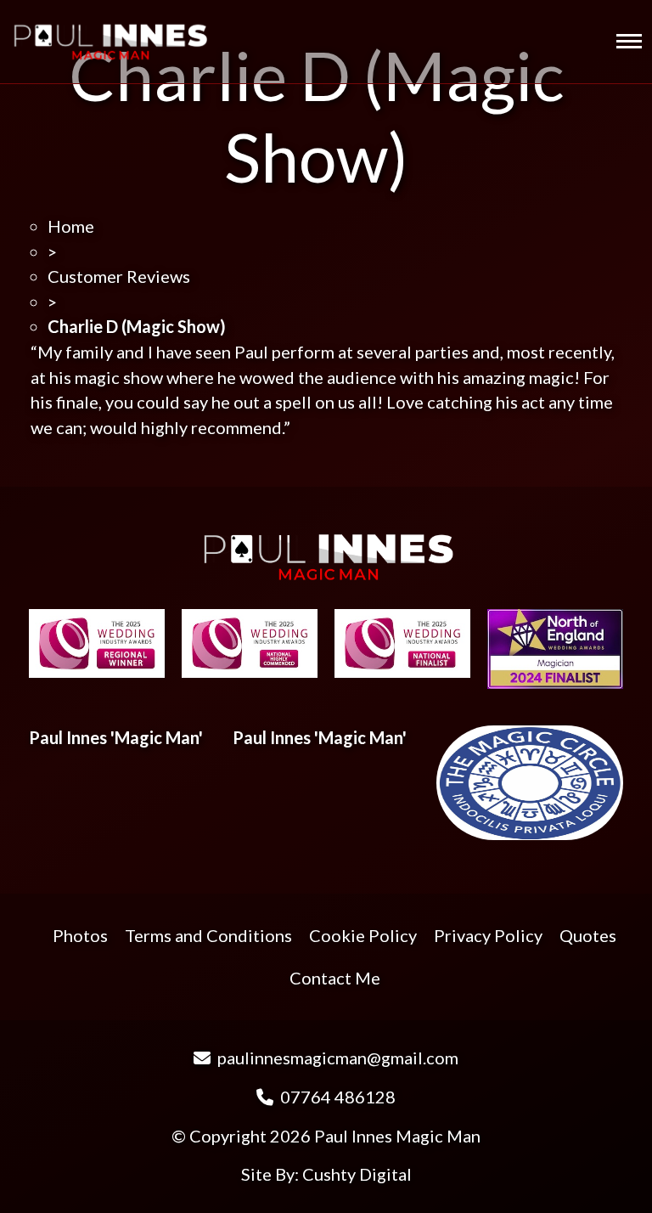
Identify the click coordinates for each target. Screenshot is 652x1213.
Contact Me (334, 978)
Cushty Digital (357, 1174)
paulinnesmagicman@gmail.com (336, 1057)
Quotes (587, 935)
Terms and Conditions (208, 935)
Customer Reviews (119, 276)
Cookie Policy (363, 935)
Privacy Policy (488, 935)
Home (71, 226)
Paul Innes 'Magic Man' (116, 737)
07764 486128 (336, 1096)
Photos (80, 935)
